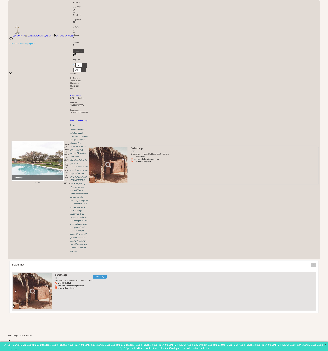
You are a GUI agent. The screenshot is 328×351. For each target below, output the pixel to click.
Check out (77, 14)
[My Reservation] (74, 55)
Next (60, 161)
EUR (76, 70)
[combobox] (81, 65)
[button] (78, 51)
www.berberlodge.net (142, 161)
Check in (76, 2)
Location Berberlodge (79, 120)
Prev (15, 161)
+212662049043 (140, 156)
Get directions (75, 95)
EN (78, 65)
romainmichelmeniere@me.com (146, 159)
